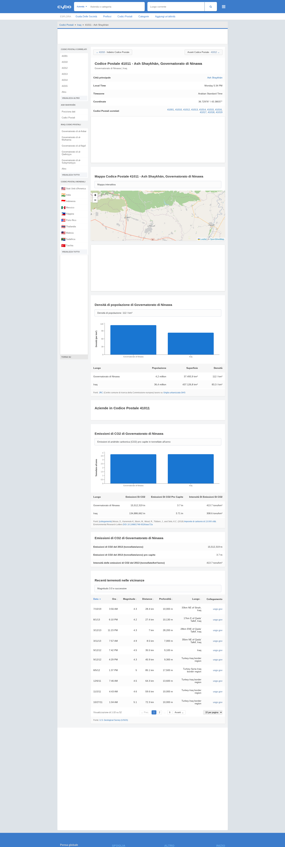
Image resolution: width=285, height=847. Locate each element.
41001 (65, 56)
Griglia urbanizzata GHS (174, 392)
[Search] (210, 6)
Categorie (143, 16)
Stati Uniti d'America (73, 188)
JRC (101, 392)
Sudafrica (68, 239)
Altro (64, 92)
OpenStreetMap (217, 239)
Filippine (67, 214)
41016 (218, 109)
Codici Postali (124, 16)
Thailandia (68, 226)
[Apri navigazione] (224, 7)
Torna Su (66, 357)
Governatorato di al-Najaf (74, 146)
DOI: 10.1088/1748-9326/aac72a (138, 524)
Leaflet (203, 239)
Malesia (67, 233)
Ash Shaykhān (214, 77)
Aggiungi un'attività (165, 16)
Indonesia (68, 201)
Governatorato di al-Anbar (74, 131)
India (66, 195)
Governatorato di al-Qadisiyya (71, 153)
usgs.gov (217, 609)
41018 (211, 112)
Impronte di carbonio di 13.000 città (200, 521)
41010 (65, 62)
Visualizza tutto (71, 175)
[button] (95, 195)
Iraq (79, 24)
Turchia (67, 245)
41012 (65, 68)
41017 (203, 112)
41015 (65, 86)
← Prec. (145, 712)
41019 (219, 112)
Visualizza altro (71, 98)
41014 (65, 80)
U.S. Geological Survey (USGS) (113, 720)
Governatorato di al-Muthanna (71, 138)
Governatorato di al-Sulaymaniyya (71, 161)
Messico (67, 207)
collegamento (105, 521)
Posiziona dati (68, 111)
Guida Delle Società (86, 16)
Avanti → (179, 712)
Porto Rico (68, 220)
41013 (65, 74)
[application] (158, 341)
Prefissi (107, 16)
